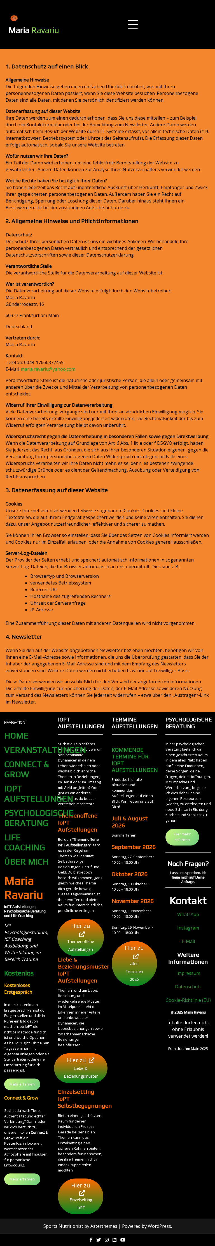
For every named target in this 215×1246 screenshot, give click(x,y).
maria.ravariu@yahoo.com (48, 369)
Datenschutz (188, 987)
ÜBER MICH (26, 862)
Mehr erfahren (22, 1084)
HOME (16, 735)
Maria (33, 30)
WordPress (159, 1226)
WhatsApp (188, 914)
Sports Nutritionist (63, 1226)
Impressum (188, 973)
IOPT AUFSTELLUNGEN (38, 794)
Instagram (188, 928)
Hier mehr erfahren (182, 837)
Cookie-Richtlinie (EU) (188, 1000)
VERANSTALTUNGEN (45, 750)
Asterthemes (103, 1226)
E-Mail (188, 941)
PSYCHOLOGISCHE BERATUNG (39, 818)
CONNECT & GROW (26, 769)
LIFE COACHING (24, 842)
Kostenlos (19, 973)
